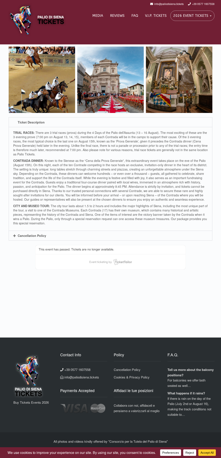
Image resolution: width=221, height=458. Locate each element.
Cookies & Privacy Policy (132, 377)
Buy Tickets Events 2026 (27, 402)
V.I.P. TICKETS (156, 16)
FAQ (134, 16)
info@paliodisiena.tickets (81, 377)
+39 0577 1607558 (76, 369)
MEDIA (97, 16)
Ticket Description (31, 122)
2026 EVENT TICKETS (191, 16)
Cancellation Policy (32, 235)
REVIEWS (117, 16)
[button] (110, 122)
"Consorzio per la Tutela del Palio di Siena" (138, 441)
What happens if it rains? (186, 393)
